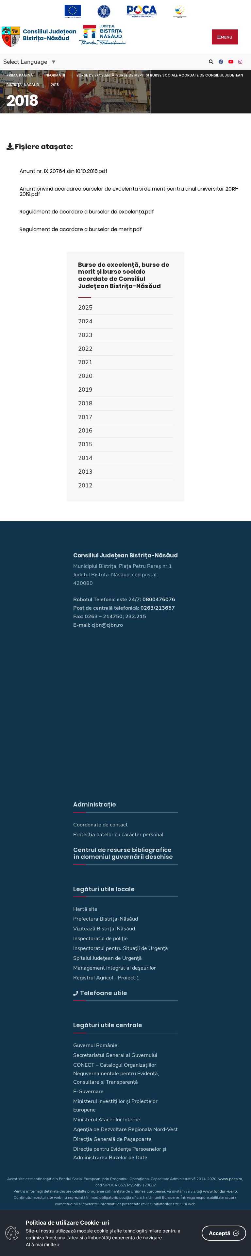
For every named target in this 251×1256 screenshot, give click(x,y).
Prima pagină (20, 75)
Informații (54, 75)
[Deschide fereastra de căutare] (210, 62)
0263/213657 (158, 608)
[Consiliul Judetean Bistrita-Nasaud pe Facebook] (220, 62)
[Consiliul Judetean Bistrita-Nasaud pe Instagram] (239, 62)
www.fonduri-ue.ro (220, 1191)
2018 (55, 84)
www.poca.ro (230, 1178)
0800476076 (158, 599)
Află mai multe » (43, 1244)
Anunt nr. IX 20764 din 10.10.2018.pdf (64, 171)
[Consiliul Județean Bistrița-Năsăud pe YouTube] (230, 62)
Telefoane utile (103, 993)
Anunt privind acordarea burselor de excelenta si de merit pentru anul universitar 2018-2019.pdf (129, 191)
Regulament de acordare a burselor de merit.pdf (81, 229)
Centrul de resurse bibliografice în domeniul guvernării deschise (123, 853)
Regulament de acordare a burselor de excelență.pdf (87, 211)
